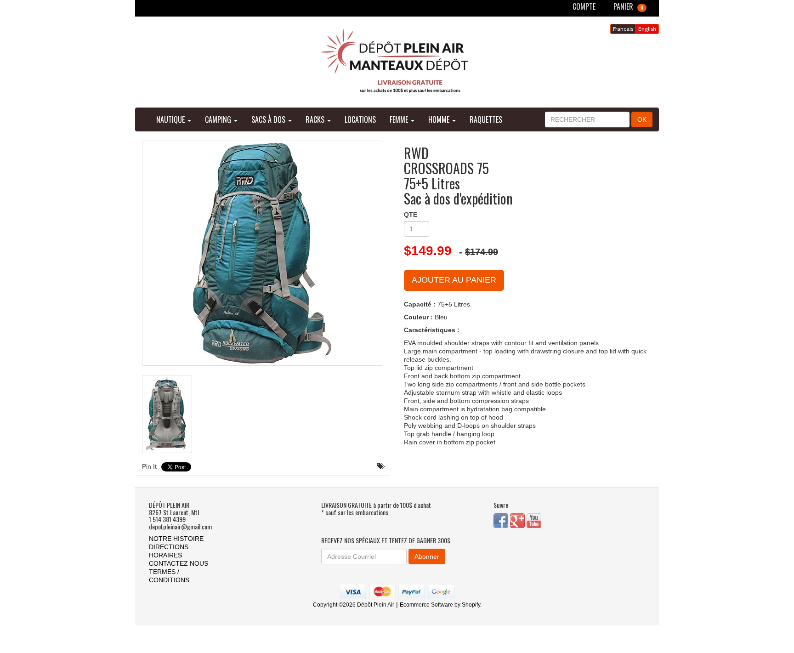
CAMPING (219, 119)
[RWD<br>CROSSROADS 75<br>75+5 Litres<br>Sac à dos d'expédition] (262, 253)
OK (642, 119)
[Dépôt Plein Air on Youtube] (534, 519)
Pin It (149, 466)
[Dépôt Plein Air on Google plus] (518, 519)
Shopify (471, 605)
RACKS (316, 119)
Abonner (426, 556)
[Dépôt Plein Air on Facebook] (501, 519)
